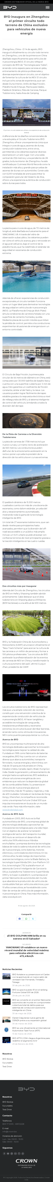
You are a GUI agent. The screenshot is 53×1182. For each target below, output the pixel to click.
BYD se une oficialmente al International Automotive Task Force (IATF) (31, 1029)
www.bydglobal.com (12, 810)
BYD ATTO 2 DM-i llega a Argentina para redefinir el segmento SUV (31, 1039)
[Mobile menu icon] (48, 7)
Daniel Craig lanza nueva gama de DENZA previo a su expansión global (29, 1019)
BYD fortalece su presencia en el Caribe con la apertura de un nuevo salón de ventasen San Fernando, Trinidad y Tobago (31, 978)
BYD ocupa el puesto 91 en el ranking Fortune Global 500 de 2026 (29, 991)
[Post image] (6, 976)
